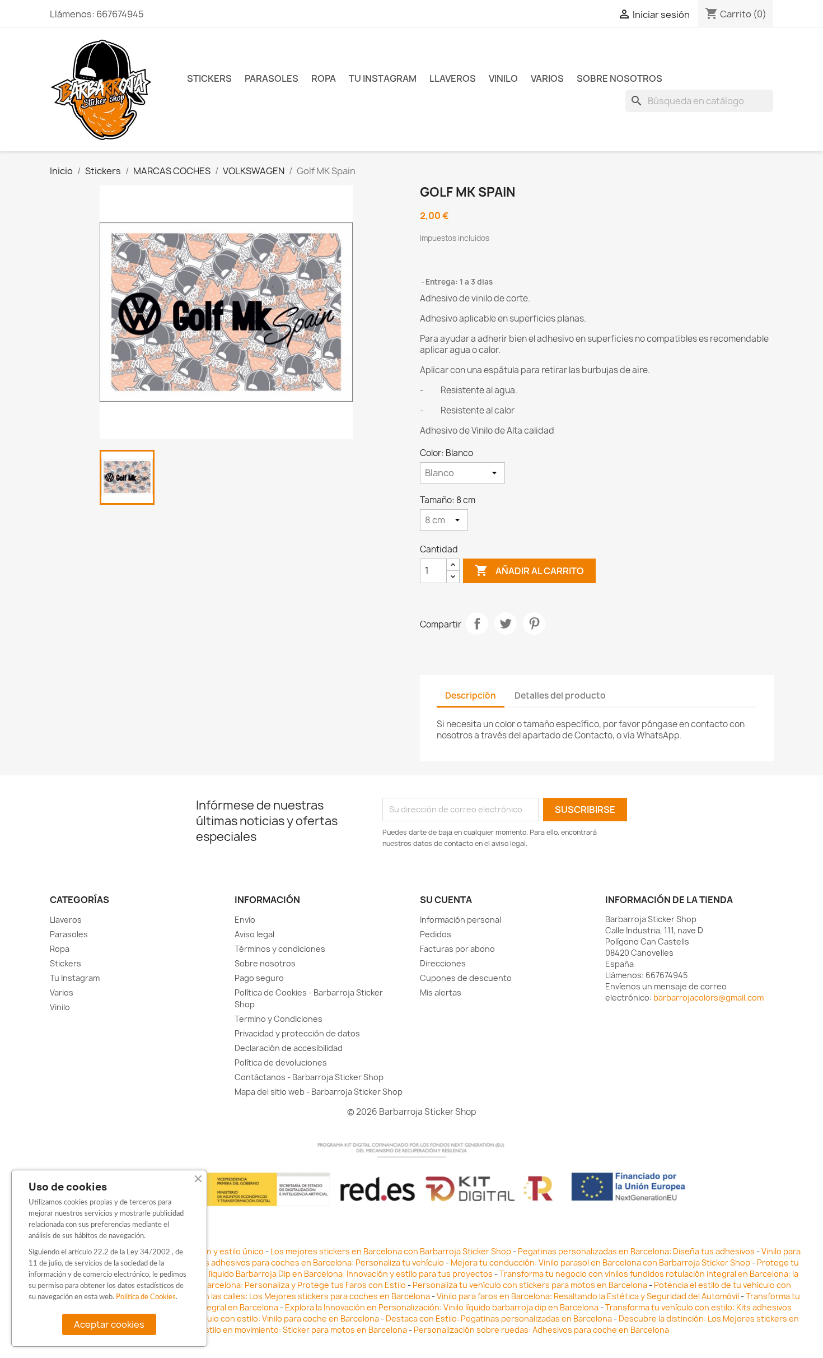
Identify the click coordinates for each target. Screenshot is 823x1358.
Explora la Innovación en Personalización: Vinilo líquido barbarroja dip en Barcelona (441, 1307)
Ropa (323, 78)
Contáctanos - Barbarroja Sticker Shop (309, 1077)
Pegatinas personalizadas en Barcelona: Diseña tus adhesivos (636, 1251)
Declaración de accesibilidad (289, 1048)
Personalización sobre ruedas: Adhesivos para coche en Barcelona (541, 1329)
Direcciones (443, 963)
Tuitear (505, 623)
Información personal (460, 919)
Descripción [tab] (470, 695)
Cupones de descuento (466, 978)
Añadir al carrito (529, 570)
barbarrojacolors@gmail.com (708, 997)
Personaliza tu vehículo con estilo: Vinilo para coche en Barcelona (254, 1318)
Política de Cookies (146, 1297)
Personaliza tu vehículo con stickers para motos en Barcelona (530, 1285)
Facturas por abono (457, 948)
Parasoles (271, 78)
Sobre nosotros (619, 78)
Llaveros (452, 78)
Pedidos (435, 934)
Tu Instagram (383, 78)
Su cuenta (446, 900)
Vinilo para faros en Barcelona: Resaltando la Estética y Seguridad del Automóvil (589, 1296)
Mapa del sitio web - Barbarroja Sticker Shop (319, 1091)
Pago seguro (259, 978)
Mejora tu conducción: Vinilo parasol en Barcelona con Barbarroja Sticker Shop (600, 1262)
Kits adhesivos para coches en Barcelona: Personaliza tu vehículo (319, 1262)
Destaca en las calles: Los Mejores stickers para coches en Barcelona (298, 1296)
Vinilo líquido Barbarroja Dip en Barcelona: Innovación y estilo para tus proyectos (340, 1273)
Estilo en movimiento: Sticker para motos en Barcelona (303, 1329)
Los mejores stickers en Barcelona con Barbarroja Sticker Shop (390, 1251)
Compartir (477, 623)
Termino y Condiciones (278, 1018)
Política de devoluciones (281, 1062)
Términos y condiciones (280, 948)
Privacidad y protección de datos (297, 1033)
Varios (547, 78)
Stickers (209, 78)
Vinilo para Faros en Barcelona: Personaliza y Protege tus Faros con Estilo (266, 1285)
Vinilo (503, 78)
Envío (245, 919)
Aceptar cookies (109, 1324)
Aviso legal (254, 934)
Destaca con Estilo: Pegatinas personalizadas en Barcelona (499, 1318)
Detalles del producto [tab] (560, 695)
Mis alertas (440, 992)
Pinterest (534, 623)
